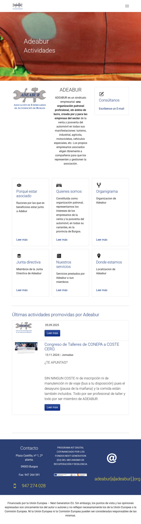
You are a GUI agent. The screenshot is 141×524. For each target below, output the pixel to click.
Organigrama (107, 191)
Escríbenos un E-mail (111, 108)
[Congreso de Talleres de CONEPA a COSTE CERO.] (26, 348)
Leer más (22, 239)
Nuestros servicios (63, 264)
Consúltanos (109, 100)
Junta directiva (28, 262)
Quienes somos (69, 191)
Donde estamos (109, 262)
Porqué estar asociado (26, 193)
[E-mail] (112, 458)
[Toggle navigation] (127, 6)
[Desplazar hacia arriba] (133, 516)
